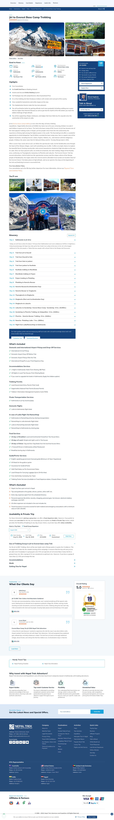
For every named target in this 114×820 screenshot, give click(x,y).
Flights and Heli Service (80, 747)
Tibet (59, 746)
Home (10, 9)
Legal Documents (47, 733)
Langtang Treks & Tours (65, 741)
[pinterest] (24, 742)
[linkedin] (20, 742)
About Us (44, 728)
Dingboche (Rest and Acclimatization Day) (27, 299)
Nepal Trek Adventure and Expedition (55, 813)
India (59, 752)
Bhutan (60, 749)
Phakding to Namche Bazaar (22, 282)
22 (88, 588)
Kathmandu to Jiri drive (20, 240)
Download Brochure (32, 338)
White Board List (95, 742)
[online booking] (93, 798)
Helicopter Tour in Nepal (81, 736)
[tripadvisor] (89, 604)
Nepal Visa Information (51, 663)
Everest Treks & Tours (36, 9)
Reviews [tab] (55, 3)
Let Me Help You (85, 109)
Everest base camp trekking (22, 123)
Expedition (77, 733)
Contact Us (93, 755)
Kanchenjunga (62, 743)
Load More (14, 649)
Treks (28, 9)
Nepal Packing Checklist (21, 663)
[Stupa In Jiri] (34, 185)
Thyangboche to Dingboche (22, 295)
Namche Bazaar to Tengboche (23, 291)
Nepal (23, 9)
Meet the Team (46, 731)
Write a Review (94, 750)
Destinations (17, 9)
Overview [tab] (13, 3)
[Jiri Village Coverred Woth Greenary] (17, 185)
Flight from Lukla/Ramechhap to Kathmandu (28, 325)
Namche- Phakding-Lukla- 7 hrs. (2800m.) (27, 320)
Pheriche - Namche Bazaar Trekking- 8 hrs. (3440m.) (30, 316)
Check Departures (86, 83)
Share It (100, 9)
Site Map (92, 753)
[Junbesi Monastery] (51, 185)
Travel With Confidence (49, 739)
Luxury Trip (77, 744)
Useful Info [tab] (47, 3)
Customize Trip (17, 338)
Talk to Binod (94, 739)
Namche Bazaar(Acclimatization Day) (25, 286)
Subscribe (97, 711)
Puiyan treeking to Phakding (22, 278)
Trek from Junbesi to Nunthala (23, 265)
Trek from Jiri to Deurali (20, 253)
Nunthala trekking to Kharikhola (23, 269)
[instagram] (17, 742)
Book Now (68, 536)
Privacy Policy (46, 736)
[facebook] (10, 742)
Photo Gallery (12, 58)
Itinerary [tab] (21, 3)
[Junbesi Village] (68, 185)
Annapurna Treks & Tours (63, 734)
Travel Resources (95, 744)
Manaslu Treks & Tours (64, 738)
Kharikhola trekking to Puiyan (22, 274)
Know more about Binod (86, 105)
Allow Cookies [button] (92, 817)
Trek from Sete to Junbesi (21, 261)
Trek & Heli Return (79, 739)
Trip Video (20, 58)
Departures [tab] (38, 3)
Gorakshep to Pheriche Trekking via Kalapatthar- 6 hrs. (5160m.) (34, 312)
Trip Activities (78, 731)
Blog (91, 736)
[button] (73, 185)
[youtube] (27, 742)
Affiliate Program (95, 733)
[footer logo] (20, 727)
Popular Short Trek (79, 742)
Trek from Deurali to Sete (21, 257)
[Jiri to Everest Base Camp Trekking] (36, 39)
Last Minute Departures (96, 747)
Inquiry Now (84, 88)
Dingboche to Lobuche (20, 303)
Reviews (92, 731)
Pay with (86, 803)
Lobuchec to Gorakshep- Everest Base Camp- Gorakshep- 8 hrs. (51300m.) (38, 308)
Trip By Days (93, 728)
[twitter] (14, 742)
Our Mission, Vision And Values (49, 743)
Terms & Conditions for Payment (48, 747)
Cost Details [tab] (29, 3)
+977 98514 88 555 (90, 115)
